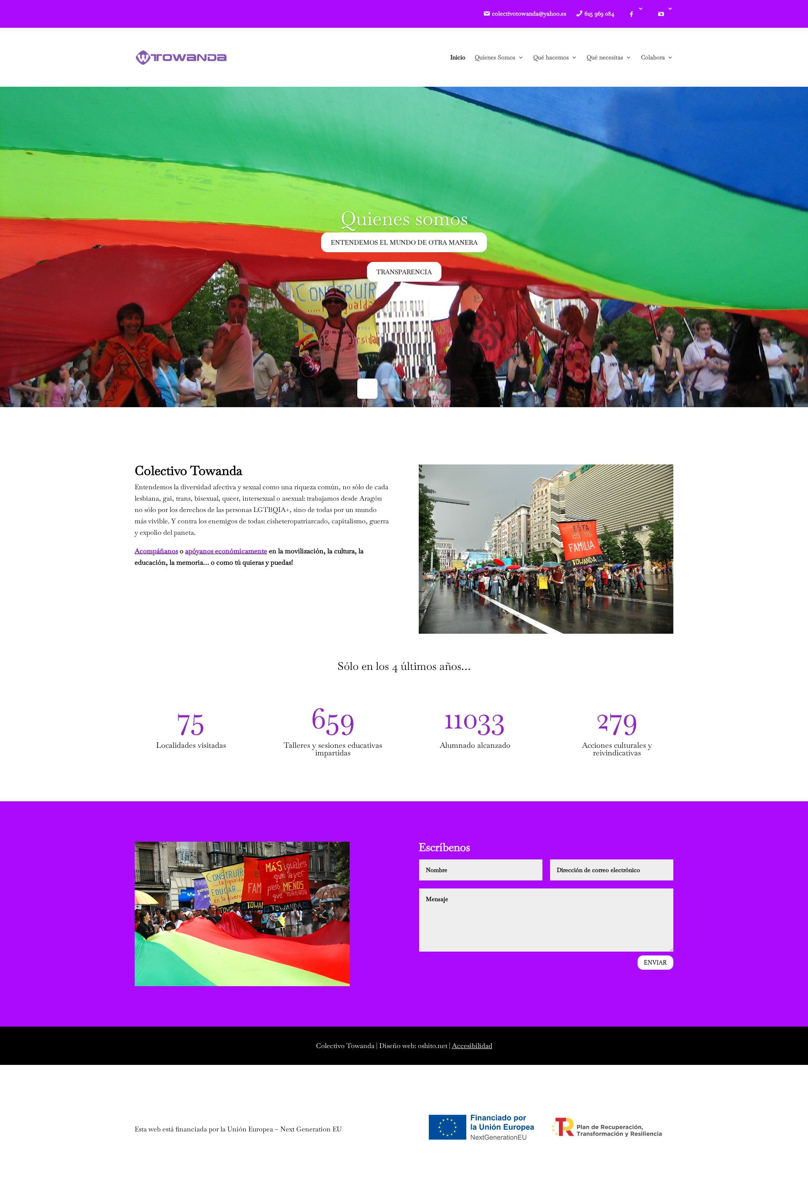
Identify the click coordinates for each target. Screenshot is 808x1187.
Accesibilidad (472, 1045)
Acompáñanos (156, 551)
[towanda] (181, 57)
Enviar (655, 962)
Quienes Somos (495, 57)
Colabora (653, 57)
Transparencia (404, 272)
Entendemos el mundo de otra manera (404, 242)
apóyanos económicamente (226, 551)
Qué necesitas (605, 57)
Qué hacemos (551, 57)
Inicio (457, 57)
